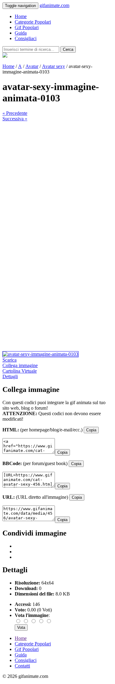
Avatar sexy (53, 66)
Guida (21, 33)
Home (21, 16)
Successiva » (14, 118)
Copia (91, 430)
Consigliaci (25, 38)
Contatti (22, 665)
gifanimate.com (54, 5)
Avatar (31, 66)
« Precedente (14, 113)
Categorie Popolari (33, 21)
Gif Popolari (27, 27)
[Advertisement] (57, 179)
